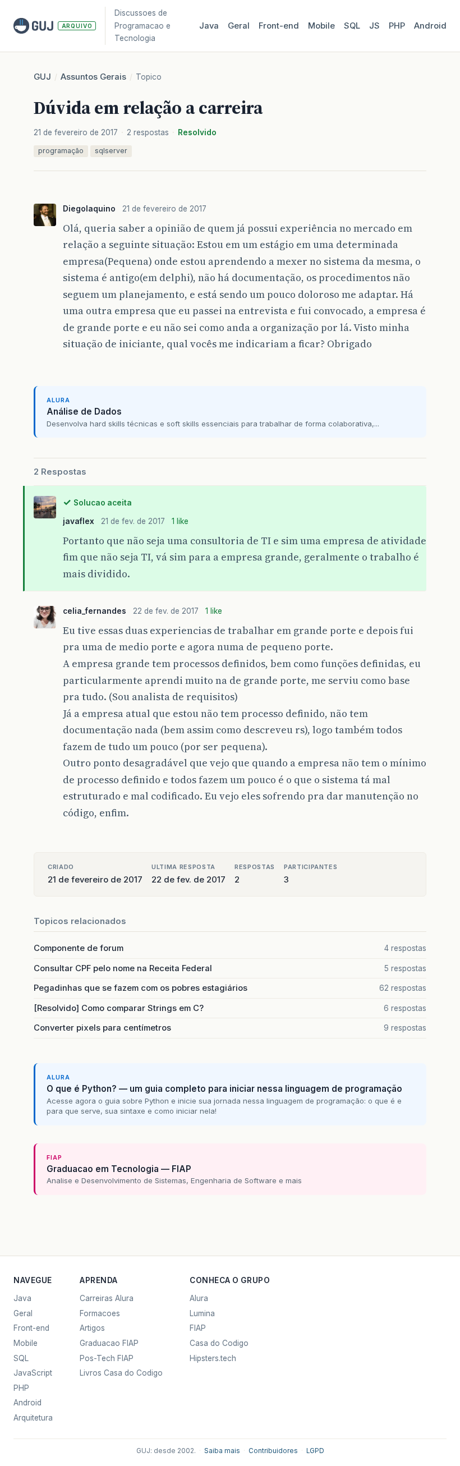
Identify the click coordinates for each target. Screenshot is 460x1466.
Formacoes (100, 1313)
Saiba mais (222, 1451)
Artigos (92, 1327)
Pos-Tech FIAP (107, 1358)
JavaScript (32, 1372)
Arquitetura (33, 1417)
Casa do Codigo (219, 1343)
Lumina (202, 1313)
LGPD (315, 1451)
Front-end (31, 1327)
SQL (352, 26)
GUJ (42, 77)
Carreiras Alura (107, 1298)
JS (374, 26)
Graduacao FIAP (109, 1343)
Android (430, 26)
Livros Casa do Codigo (121, 1372)
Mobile (321, 26)
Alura (199, 1298)
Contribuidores (273, 1451)
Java (209, 26)
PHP (397, 26)
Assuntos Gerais (93, 77)
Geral (239, 26)
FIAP (198, 1327)
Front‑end (279, 26)
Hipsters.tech (213, 1358)
